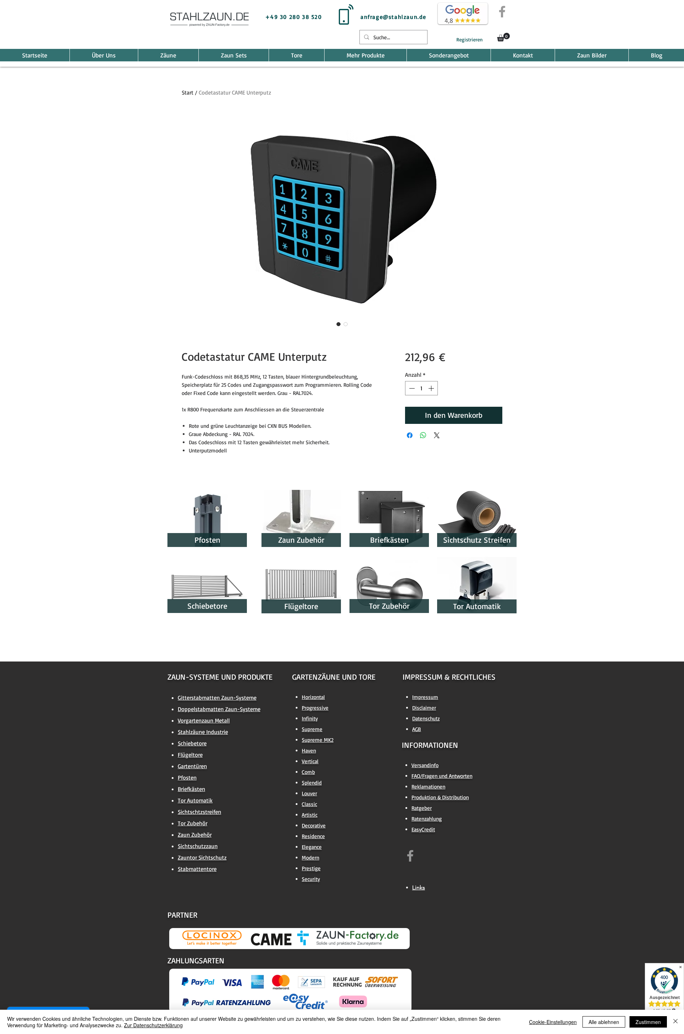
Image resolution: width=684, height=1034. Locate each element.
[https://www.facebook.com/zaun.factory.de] (410, 855)
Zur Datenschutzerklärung (153, 1025)
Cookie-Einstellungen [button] (553, 1021)
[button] (503, 37)
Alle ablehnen (604, 1021)
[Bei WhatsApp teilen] (423, 435)
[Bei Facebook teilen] (409, 435)
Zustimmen (648, 1021)
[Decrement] (411, 388)
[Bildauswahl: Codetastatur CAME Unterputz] (338, 324)
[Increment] (432, 388)
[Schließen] (675, 1021)
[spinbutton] (421, 388)
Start (187, 92)
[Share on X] (436, 435)
